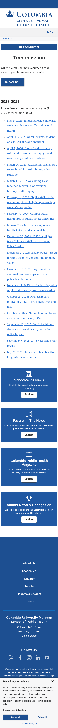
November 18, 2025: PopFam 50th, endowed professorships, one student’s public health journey (30, 274)
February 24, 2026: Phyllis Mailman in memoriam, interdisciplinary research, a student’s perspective (31, 202)
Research (29, 578)
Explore (29, 394)
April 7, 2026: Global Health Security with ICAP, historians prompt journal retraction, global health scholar (29, 153)
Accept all (15, 717)
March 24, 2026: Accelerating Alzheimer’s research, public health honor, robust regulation (32, 169)
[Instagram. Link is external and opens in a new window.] (29, 657)
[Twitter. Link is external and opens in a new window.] (11, 657)
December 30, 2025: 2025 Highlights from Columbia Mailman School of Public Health (29, 241)
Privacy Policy (28, 723)
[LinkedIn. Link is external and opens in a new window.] (38, 657)
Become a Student (29, 594)
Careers (29, 601)
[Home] (29, 18)
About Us (7, 39)
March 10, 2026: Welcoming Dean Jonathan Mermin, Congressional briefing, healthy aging (28, 186)
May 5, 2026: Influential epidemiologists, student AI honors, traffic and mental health (32, 125)
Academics (29, 571)
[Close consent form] (52, 681)
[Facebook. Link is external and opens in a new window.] (20, 657)
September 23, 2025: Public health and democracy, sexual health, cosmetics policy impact (30, 329)
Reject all (42, 717)
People (29, 586)
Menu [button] (51, 32)
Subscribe (14, 83)
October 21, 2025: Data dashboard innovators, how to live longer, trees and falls (31, 301)
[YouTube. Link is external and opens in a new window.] (46, 657)
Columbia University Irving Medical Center (29, 4)
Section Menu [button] (30, 46)
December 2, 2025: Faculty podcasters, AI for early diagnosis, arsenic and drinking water (32, 257)
